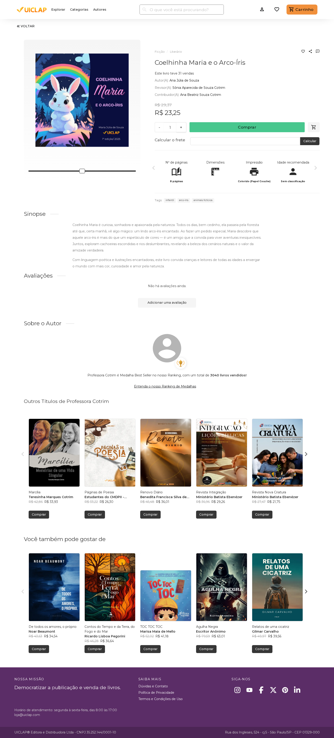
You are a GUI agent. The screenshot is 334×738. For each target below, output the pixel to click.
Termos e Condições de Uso (160, 699)
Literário (176, 51)
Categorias (79, 9)
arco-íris (183, 200)
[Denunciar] (318, 51)
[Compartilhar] (310, 51)
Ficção (160, 51)
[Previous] (154, 168)
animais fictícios (203, 200)
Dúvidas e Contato (153, 686)
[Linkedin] (297, 690)
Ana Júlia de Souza (184, 80)
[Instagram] (238, 690)
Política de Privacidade (156, 693)
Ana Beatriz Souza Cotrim (200, 95)
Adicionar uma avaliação (167, 303)
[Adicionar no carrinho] (314, 127)
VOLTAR (28, 26)
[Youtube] (249, 690)
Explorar (58, 9)
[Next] (316, 168)
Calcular (309, 141)
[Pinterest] (285, 690)
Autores (99, 9)
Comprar (247, 127)
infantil (170, 200)
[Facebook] (261, 690)
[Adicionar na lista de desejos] (303, 51)
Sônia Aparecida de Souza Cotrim (198, 88)
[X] (273, 690)
